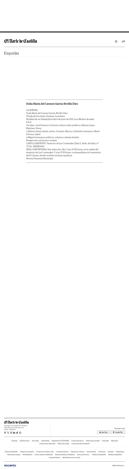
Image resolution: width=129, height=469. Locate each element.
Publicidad (105, 441)
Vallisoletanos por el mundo (71, 457)
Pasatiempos (120, 452)
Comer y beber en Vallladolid (44, 455)
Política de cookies (63, 444)
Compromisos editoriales (47, 444)
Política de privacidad (93, 441)
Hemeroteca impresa (13, 455)
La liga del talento (54, 457)
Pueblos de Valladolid (99, 455)
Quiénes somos (25, 441)
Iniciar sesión (116, 41)
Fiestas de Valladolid (11, 452)
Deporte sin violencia (77, 452)
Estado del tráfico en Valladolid (65, 455)
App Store (104, 432)
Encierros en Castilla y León (45, 452)
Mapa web (114, 441)
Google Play (119, 432)
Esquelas (11, 53)
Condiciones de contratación (81, 444)
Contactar (14, 441)
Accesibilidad (45, 441)
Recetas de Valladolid (115, 455)
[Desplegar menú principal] (123, 41)
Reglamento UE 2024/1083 (60, 441)
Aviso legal (35, 441)
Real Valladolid (27, 455)
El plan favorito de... (83, 455)
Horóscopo (102, 452)
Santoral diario (91, 452)
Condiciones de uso (77, 441)
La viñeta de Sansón (62, 452)
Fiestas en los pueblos (27, 452)
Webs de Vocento (117, 465)
